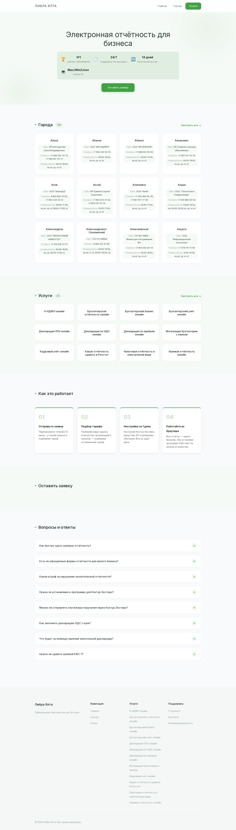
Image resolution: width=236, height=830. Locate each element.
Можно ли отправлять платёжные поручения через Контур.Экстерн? (83, 607)
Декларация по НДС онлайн (145, 749)
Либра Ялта (46, 6)
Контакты (173, 717)
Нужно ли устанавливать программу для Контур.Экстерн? (76, 592)
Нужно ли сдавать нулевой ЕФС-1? (61, 654)
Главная (162, 6)
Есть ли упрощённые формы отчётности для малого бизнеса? (78, 561)
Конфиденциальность (180, 723)
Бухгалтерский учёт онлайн (145, 737)
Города (177, 6)
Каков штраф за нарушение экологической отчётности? (75, 576)
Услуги (193, 6)
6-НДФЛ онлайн (138, 711)
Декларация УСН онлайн (143, 743)
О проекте (174, 711)
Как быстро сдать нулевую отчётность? (65, 545)
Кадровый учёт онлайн (142, 776)
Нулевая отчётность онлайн (145, 802)
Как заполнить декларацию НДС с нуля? (65, 623)
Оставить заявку (118, 87)
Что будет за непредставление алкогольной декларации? (76, 638)
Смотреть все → (191, 125)
